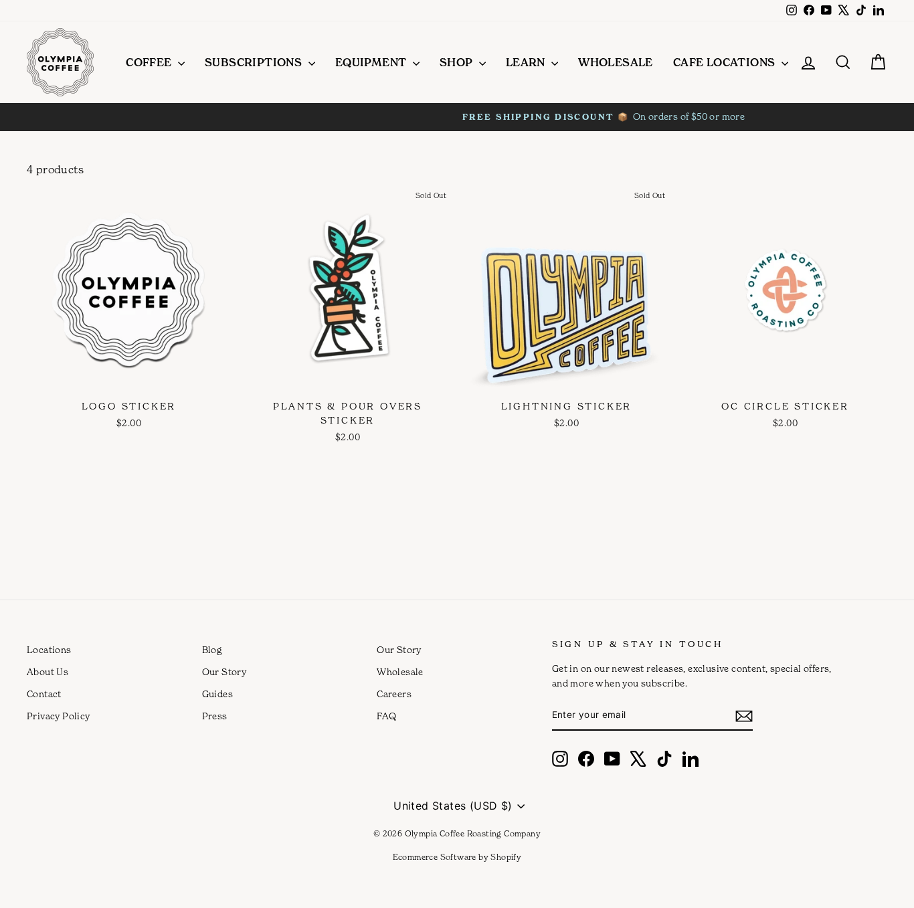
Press (214, 716)
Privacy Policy (58, 716)
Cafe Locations (725, 62)
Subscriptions (255, 62)
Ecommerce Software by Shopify (457, 857)
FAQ (386, 716)
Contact (44, 694)
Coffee (150, 62)
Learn (527, 62)
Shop (458, 62)
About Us (47, 671)
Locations (49, 649)
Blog (212, 649)
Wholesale (615, 62)
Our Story (224, 671)
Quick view (126, 378)
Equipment (372, 62)
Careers (394, 694)
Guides (217, 694)
